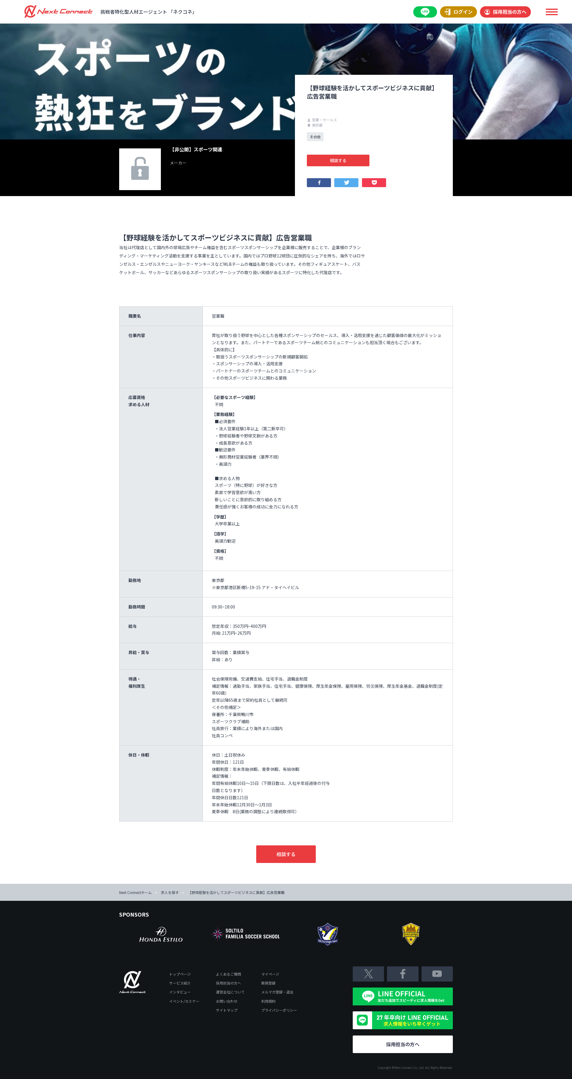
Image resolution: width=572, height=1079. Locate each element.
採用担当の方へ (509, 11)
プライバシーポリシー (279, 1010)
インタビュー (180, 991)
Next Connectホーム (135, 892)
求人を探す (170, 892)
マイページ (270, 973)
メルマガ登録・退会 (277, 991)
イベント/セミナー (184, 1001)
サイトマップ (226, 1010)
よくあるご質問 (228, 973)
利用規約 (268, 1001)
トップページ (180, 973)
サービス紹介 (180, 982)
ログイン (462, 11)
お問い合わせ (226, 1001)
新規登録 (268, 982)
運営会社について (230, 991)
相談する (338, 160)
